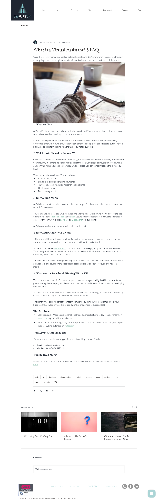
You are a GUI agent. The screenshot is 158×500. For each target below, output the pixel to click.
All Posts (24, 25)
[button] (134, 25)
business (52, 377)
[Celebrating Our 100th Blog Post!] (39, 422)
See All (134, 407)
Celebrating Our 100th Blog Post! (38, 436)
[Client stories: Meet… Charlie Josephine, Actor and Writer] (119, 422)
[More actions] (123, 42)
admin (79, 377)
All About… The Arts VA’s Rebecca (75, 437)
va (44, 377)
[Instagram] (124, 486)
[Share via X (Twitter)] (40, 390)
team (98, 377)
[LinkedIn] (136, 486)
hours (37, 382)
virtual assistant (66, 377)
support (89, 377)
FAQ (55, 382)
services (107, 377)
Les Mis (47, 382)
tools (116, 377)
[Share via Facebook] (34, 390)
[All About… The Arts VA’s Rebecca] (79, 422)
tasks (37, 377)
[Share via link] (52, 390)
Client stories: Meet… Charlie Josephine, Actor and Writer (116, 437)
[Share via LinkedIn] (46, 390)
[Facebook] (130, 486)
